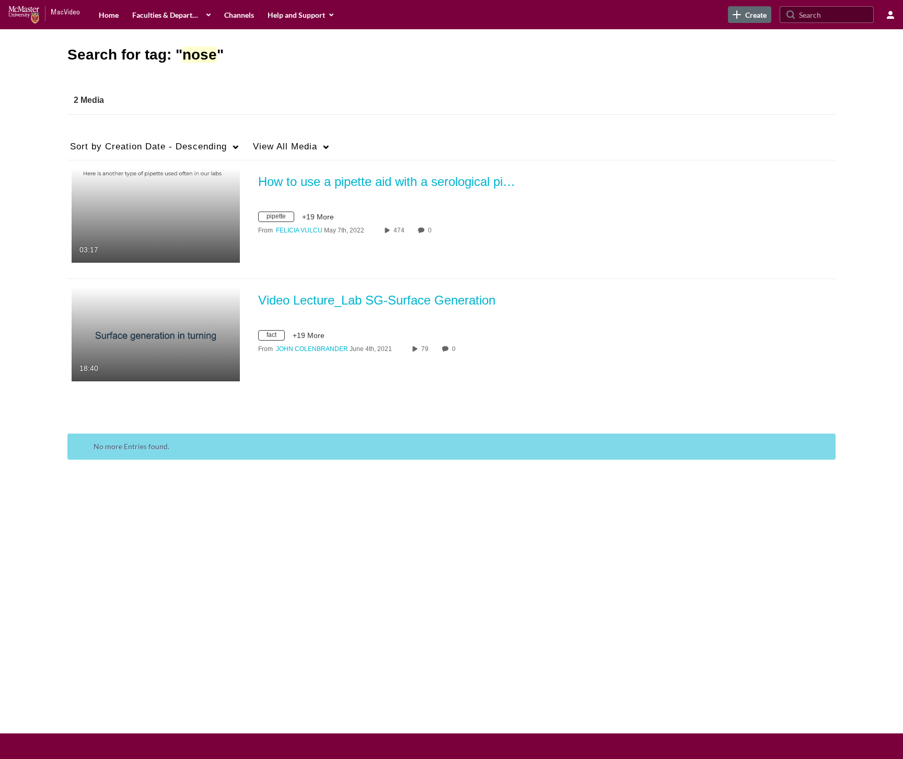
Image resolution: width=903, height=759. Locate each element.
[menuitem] (108, 14)
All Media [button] (285, 146)
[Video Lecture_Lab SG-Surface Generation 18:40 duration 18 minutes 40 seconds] (156, 333)
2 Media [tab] (89, 100)
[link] (749, 14)
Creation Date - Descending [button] (148, 146)
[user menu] (890, 14)
